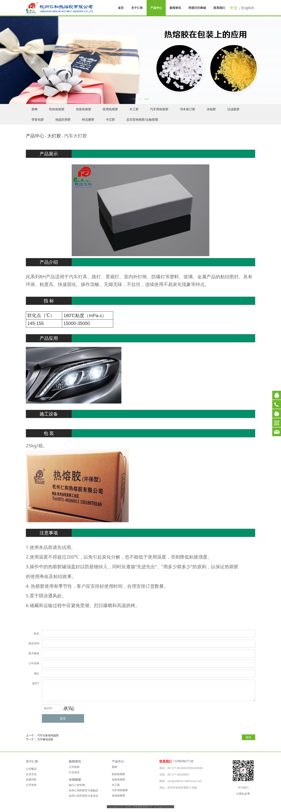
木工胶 (134, 109)
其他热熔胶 (118, 795)
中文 (234, 7)
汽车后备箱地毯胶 (48, 735)
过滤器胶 (233, 109)
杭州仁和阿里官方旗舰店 (83, 790)
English (247, 7)
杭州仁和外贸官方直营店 (83, 795)
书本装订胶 (187, 109)
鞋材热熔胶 (56, 109)
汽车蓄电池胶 (45, 739)
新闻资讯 (175, 8)
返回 (248, 737)
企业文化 (31, 774)
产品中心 (156, 8)
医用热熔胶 (110, 109)
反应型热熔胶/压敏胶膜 (142, 119)
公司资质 (31, 785)
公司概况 (31, 769)
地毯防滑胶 (63, 119)
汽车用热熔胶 (159, 109)
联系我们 (219, 8)
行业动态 (74, 772)
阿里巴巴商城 (197, 8)
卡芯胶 (110, 119)
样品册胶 (88, 119)
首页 (121, 8)
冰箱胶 (211, 109)
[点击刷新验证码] (68, 708)
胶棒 (35, 109)
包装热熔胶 (83, 109)
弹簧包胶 (38, 119)
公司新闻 (74, 767)
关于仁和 (137, 8)
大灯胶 (54, 135)
